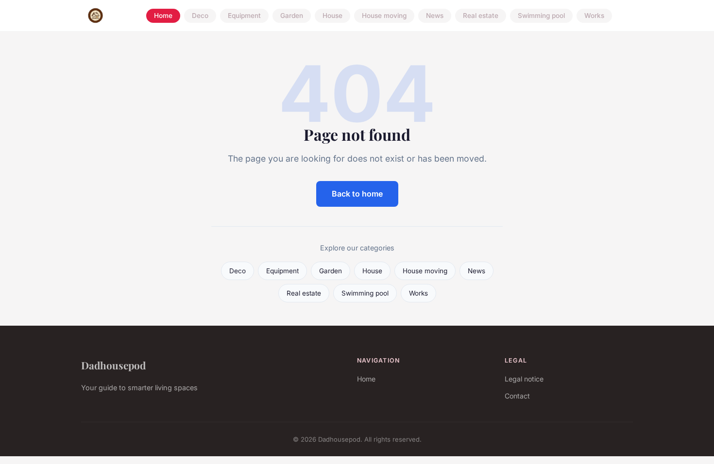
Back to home (357, 194)
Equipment (244, 15)
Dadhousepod (113, 365)
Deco (200, 15)
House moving (384, 15)
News (434, 15)
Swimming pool (541, 15)
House (332, 15)
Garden (291, 15)
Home (163, 15)
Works (594, 15)
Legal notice (524, 379)
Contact (517, 396)
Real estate (480, 15)
